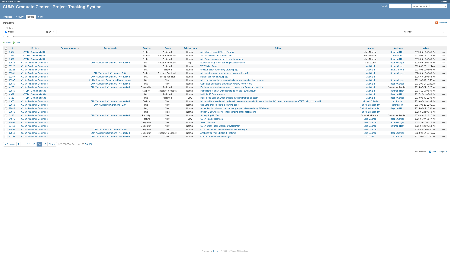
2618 (11, 98)
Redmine (216, 251)
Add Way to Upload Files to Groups (217, 52)
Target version (111, 48)
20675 (12, 112)
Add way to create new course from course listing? (224, 73)
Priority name (190, 48)
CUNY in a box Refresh (211, 119)
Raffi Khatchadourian (370, 105)
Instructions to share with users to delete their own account (228, 91)
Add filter (408, 32)
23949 (12, 91)
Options (10, 36)
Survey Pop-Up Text (209, 115)
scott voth (397, 101)
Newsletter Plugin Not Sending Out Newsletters (222, 62)
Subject (278, 48)
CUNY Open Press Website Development (220, 126)
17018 (12, 133)
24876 (12, 119)
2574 (11, 52)
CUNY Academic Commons (34, 62)
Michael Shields (370, 101)
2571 (11, 59)
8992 (11, 94)
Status (11, 32)
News (41, 17)
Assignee (398, 48)
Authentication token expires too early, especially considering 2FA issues (234, 108)
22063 (12, 105)
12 (28, 144)
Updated (426, 48)
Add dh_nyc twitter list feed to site (216, 55)
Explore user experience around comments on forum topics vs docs (232, 87)
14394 (12, 136)
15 (45, 144)
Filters (10, 28)
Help (19, 1)
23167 (12, 77)
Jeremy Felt (397, 105)
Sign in (444, 1)
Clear (18, 42)
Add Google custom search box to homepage (221, 59)
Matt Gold (397, 55)
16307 (12, 80)
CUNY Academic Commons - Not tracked (110, 62)
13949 (12, 84)
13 (34, 144)
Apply (8, 42)
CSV (440, 151)
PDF (445, 151)
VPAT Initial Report (209, 66)
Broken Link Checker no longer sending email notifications (228, 112)
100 (90, 144)
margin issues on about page (214, 77)
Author (370, 48)
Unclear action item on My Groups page (219, 70)
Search (384, 6)
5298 (11, 115)
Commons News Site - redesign (215, 136)
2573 (11, 55)
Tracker (147, 48)
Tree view (443, 23)
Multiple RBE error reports (212, 94)
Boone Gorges (397, 62)
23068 (12, 122)
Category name (68, 48)
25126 (12, 66)
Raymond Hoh (397, 52)
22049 (12, 108)
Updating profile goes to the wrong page (219, 105)
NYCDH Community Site (34, 52)
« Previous (10, 144)
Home (4, 1)
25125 (12, 70)
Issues (30, 17)
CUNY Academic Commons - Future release (110, 80)
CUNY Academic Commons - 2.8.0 (110, 73)
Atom (434, 151)
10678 (12, 62)
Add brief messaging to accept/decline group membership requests (232, 80)
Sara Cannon (397, 70)
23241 (12, 73)
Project (35, 48)
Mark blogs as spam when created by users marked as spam (229, 98)
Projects (12, 1)
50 (86, 144)
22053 (12, 129)
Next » (52, 144)
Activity (20, 17)
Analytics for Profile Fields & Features (218, 133)
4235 (11, 87)
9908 (11, 101)
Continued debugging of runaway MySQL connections (226, 84)
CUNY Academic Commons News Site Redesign (223, 129)
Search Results (207, 122)
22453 (12, 126)
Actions (443, 52)
